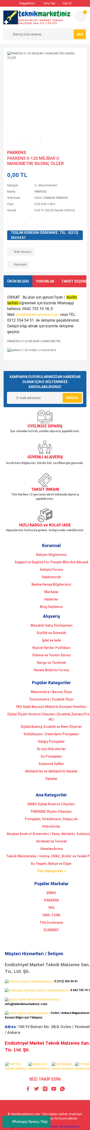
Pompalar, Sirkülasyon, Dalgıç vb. (51, 819)
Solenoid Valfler (51, 764)
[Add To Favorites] (25, 222)
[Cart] (81, 16)
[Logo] (37, 17)
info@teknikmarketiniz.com (37, 314)
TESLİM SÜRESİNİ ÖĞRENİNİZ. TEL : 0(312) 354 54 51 (44, 235)
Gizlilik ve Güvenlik (51, 633)
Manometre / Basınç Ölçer (51, 692)
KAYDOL (72, 398)
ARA (80, 34)
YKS (51, 908)
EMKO (51, 893)
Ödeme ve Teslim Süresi (51, 655)
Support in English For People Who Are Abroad (51, 562)
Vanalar (51, 779)
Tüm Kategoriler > (51, 871)
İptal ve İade (51, 640)
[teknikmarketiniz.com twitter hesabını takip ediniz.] (16, 1066)
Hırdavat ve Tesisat (51, 841)
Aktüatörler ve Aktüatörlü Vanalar (51, 771)
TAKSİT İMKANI (45, 489)
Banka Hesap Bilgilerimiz (51, 584)
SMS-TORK (51, 915)
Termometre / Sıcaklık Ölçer (51, 699)
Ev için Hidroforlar (51, 749)
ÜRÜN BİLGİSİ (18, 281)
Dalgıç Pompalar (51, 741)
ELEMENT (51, 930)
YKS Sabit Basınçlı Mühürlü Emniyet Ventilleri (51, 707)
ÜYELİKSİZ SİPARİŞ (45, 426)
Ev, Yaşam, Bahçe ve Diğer (51, 863)
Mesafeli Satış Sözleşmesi (51, 625)
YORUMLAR (45, 281)
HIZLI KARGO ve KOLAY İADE (45, 525)
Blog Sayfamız (51, 607)
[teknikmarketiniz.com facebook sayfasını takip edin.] (39, 1066)
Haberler (51, 599)
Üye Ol (67, 3)
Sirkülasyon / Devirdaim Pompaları (51, 734)
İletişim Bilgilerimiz (51, 555)
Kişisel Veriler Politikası (51, 648)
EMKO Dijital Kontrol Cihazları (51, 804)
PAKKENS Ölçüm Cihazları (51, 811)
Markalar (51, 592)
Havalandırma (51, 849)
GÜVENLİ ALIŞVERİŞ (45, 457)
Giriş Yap (49, 3)
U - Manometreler (46, 185)
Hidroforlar (51, 826)
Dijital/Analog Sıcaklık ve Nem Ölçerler (51, 727)
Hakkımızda (51, 577)
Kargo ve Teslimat (51, 663)
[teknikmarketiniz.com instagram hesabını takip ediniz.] (63, 1066)
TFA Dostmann (51, 922)
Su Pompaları (51, 756)
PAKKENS (16, 152)
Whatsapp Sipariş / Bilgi (30, 1122)
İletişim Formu (51, 569)
